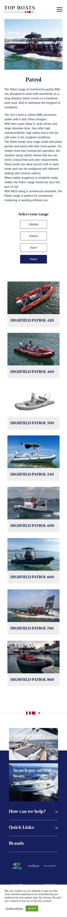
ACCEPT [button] (32, 908)
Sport (33, 247)
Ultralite (34, 224)
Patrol (33, 259)
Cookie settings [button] (14, 908)
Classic (33, 236)
